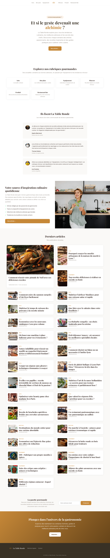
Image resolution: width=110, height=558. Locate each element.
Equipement (46, 2)
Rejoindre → (55, 534)
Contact (40, 548)
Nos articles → (55, 48)
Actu (33, 2)
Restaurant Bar (74, 2)
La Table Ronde (19, 548)
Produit (67, 2)
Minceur (60, 2)
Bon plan (38, 2)
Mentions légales (31, 548)
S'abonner (86, 503)
